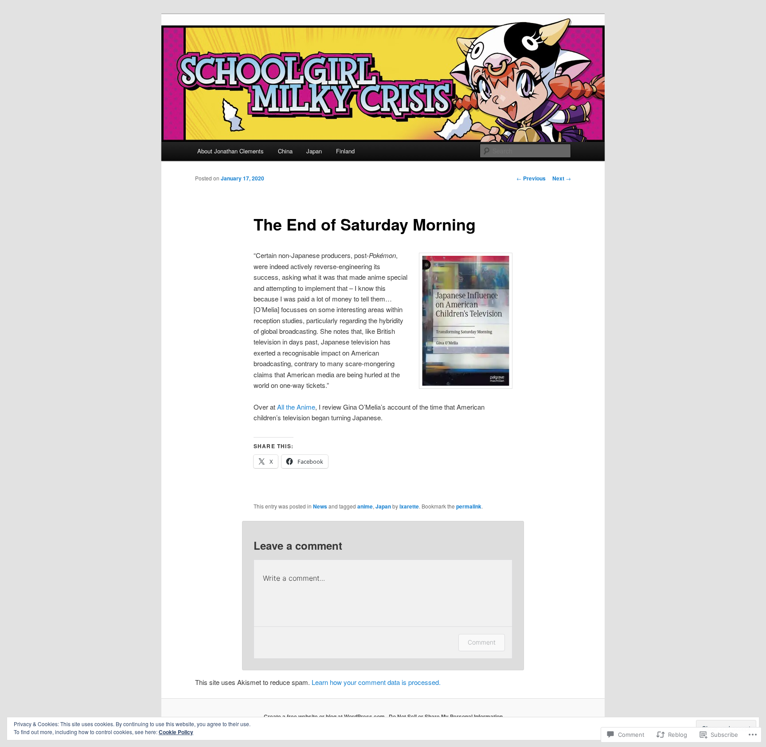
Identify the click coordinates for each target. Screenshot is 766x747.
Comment (482, 642)
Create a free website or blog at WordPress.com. (325, 716)
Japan (314, 151)
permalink (468, 506)
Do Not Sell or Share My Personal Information (446, 716)
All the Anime (296, 406)
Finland (345, 151)
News (320, 506)
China (285, 151)
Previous (531, 178)
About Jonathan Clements (230, 151)
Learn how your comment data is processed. (376, 682)
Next (561, 178)
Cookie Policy (176, 732)
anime (365, 506)
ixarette (409, 506)
